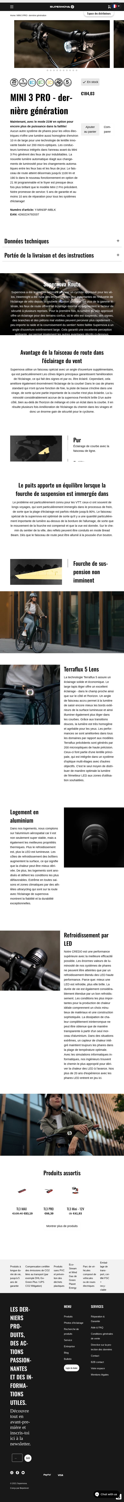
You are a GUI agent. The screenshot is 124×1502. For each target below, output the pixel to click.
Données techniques (26, 241)
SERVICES (97, 1306)
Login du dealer (72, 1368)
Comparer (107, 129)
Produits (68, 1316)
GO (28, 1458)
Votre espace (98, 1368)
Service (68, 1340)
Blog (66, 1352)
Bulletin (68, 1359)
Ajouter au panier (90, 129)
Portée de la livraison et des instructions (49, 255)
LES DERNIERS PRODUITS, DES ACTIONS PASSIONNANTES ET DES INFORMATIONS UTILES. (21, 1355)
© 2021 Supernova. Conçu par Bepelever (19, 1485)
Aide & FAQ (97, 1327)
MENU (67, 1306)
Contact (95, 1355)
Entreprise (69, 1346)
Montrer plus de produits (62, 1226)
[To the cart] (109, 7)
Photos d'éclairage (73, 1322)
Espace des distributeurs (99, 13)
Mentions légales (100, 1374)
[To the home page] (62, 6)
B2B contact (97, 1362)
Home (13, 15)
